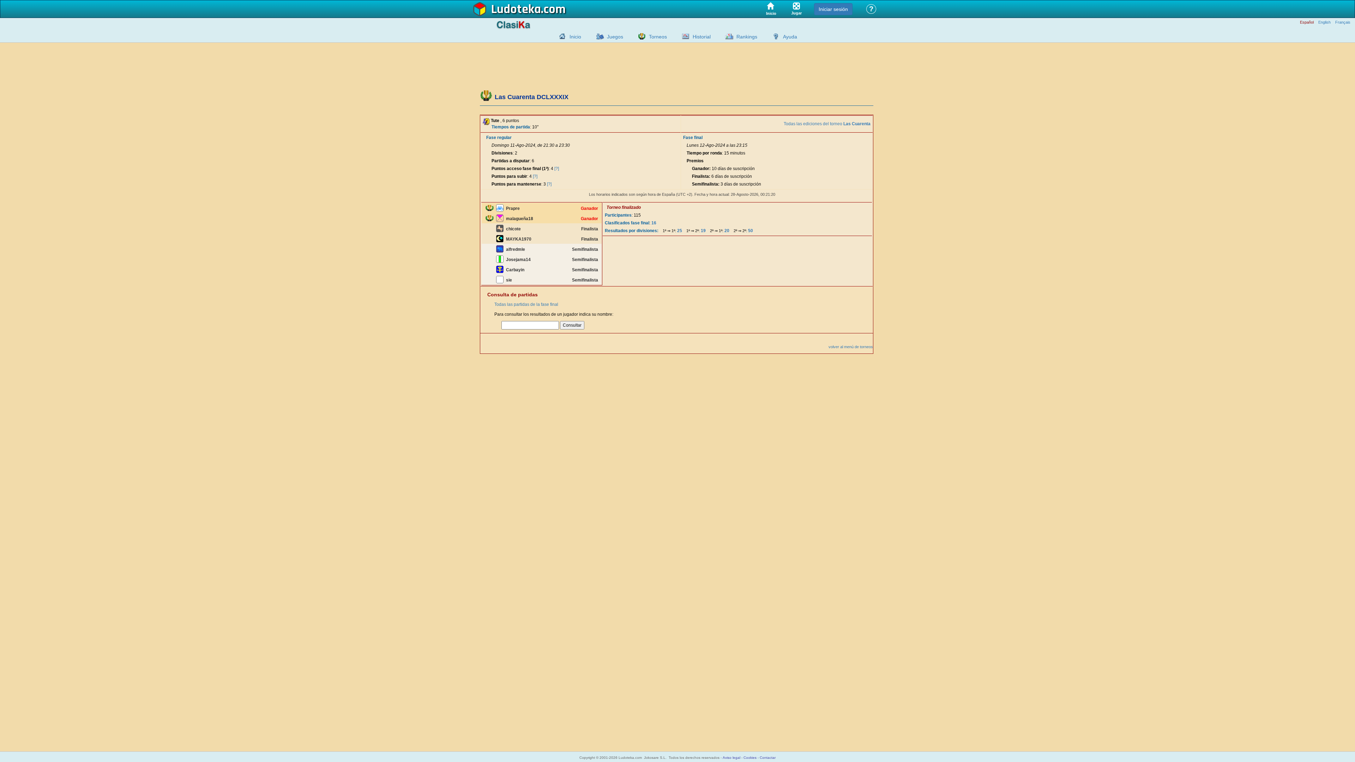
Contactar (768, 758)
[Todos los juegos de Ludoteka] (598, 36)
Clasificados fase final (627, 222)
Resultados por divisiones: (631, 230)
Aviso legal (731, 758)
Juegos (615, 37)
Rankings (746, 37)
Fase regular (499, 137)
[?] (556, 168)
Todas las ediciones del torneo (827, 123)
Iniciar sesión (833, 9)
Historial (702, 37)
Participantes (618, 215)
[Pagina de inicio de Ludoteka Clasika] (561, 36)
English (1324, 22)
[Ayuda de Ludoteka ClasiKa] (774, 36)
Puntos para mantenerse (516, 184)
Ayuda (790, 37)
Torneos (658, 37)
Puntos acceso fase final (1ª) (520, 168)
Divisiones (502, 153)
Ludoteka (516, 9)
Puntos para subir (509, 176)
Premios (695, 160)
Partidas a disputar (511, 160)
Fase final (693, 137)
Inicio (575, 37)
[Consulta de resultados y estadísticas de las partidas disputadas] (684, 36)
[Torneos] (640, 36)
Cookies (750, 758)
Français (1342, 22)
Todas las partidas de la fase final (526, 304)
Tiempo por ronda (704, 153)
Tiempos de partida (511, 127)
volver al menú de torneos (851, 347)
